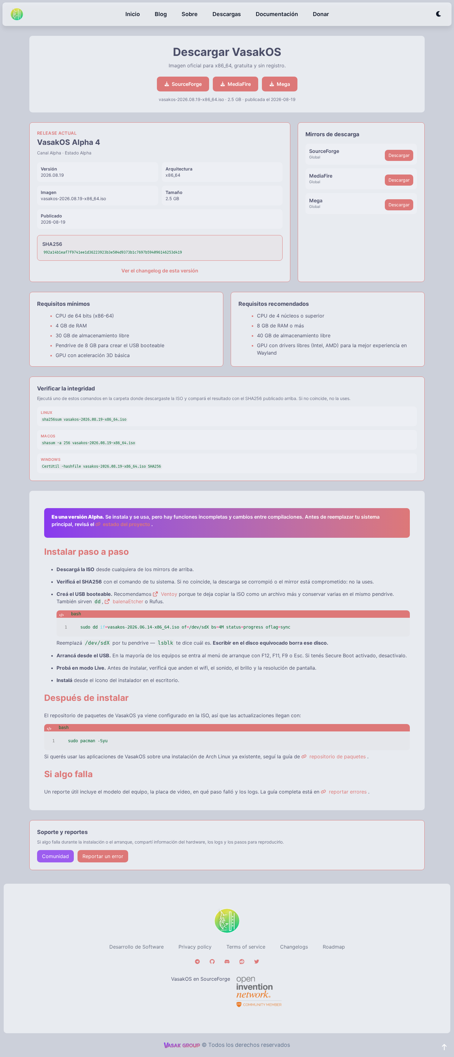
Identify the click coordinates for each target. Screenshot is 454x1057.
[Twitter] (256, 961)
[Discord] (227, 961)
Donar (321, 14)
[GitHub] (212, 961)
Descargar (399, 155)
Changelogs (294, 947)
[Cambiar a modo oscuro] (439, 14)
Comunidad (55, 856)
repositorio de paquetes (336, 756)
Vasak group (182, 1045)
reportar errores (347, 792)
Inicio (132, 14)
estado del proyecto (125, 524)
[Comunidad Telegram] (197, 961)
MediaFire (239, 84)
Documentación (277, 14)
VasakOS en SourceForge (200, 979)
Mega (283, 84)
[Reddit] (241, 961)
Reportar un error (102, 856)
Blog (161, 14)
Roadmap (334, 947)
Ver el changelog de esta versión (159, 270)
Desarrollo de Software (136, 947)
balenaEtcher (127, 601)
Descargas (226, 14)
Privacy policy (195, 947)
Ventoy (168, 594)
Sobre (190, 14)
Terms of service (245, 947)
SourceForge (187, 84)
